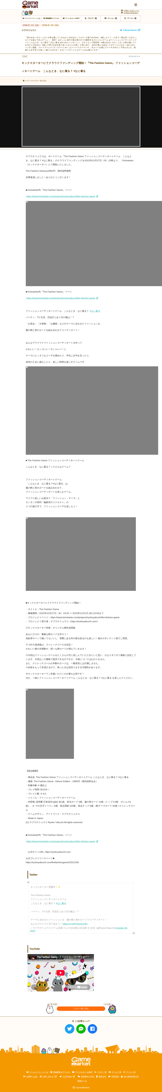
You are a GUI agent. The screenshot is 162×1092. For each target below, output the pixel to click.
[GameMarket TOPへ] (81, 1061)
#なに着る (95, 311)
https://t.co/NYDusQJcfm (75, 924)
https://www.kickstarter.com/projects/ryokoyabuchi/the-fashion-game (60, 196)
